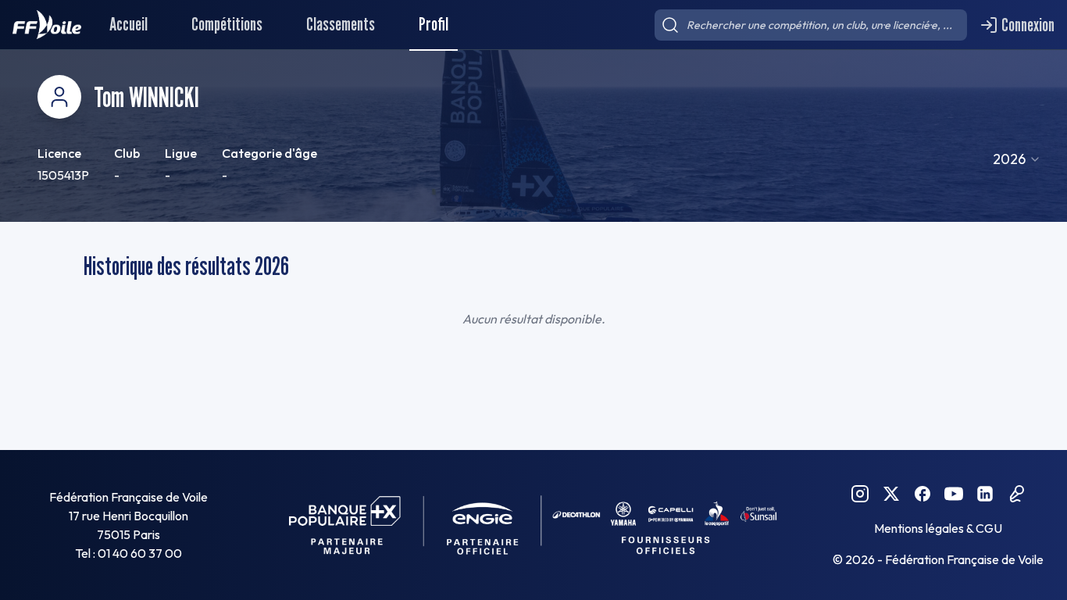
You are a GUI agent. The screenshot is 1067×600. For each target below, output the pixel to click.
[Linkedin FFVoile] (984, 493)
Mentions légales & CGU (938, 528)
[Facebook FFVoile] (922, 493)
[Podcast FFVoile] (1016, 493)
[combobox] (1017, 159)
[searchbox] (811, 25)
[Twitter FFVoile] (891, 493)
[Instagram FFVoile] (860, 493)
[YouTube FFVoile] (953, 493)
